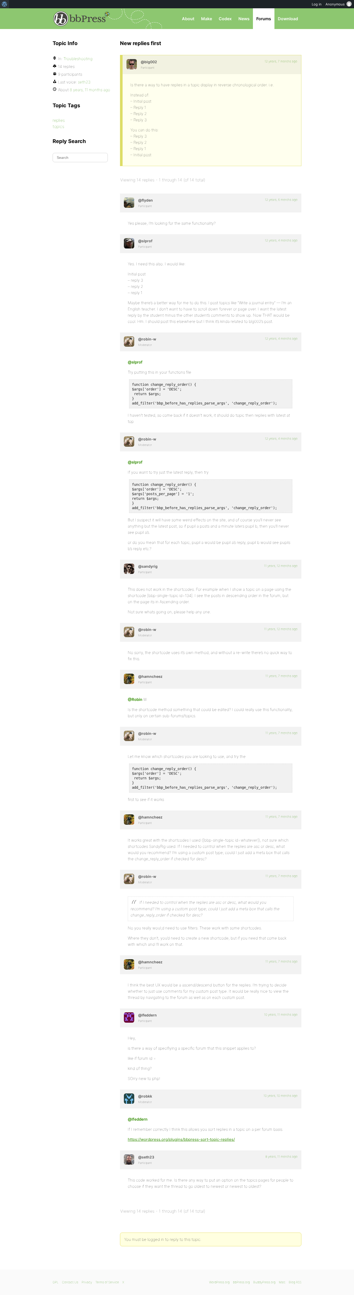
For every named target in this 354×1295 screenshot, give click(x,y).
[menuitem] (4, 4)
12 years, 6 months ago (281, 200)
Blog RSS (295, 1282)
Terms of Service (107, 1282)
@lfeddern (137, 1119)
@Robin (135, 699)
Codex (225, 18)
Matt (282, 1282)
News (244, 18)
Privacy (87, 1282)
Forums (263, 18)
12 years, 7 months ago (281, 61)
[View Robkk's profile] (129, 1098)
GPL (56, 1282)
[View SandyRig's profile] (129, 569)
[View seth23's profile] (129, 1159)
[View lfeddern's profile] (129, 1017)
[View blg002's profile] (131, 64)
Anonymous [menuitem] (335, 4)
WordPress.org (219, 1282)
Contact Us (70, 1282)
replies (59, 120)
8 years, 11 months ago (281, 1156)
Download (288, 18)
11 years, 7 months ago (281, 676)
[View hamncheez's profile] (129, 679)
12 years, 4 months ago (281, 240)
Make (206, 18)
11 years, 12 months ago (281, 566)
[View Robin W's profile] (129, 341)
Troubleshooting (78, 58)
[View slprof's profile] (129, 243)
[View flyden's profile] (129, 202)
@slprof (135, 362)
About (188, 18)
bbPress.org (80, 18)
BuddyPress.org (264, 1282)
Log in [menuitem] (317, 4)
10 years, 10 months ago (281, 1096)
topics (58, 126)
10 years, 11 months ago (281, 1014)
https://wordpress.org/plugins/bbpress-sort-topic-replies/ (181, 1139)
